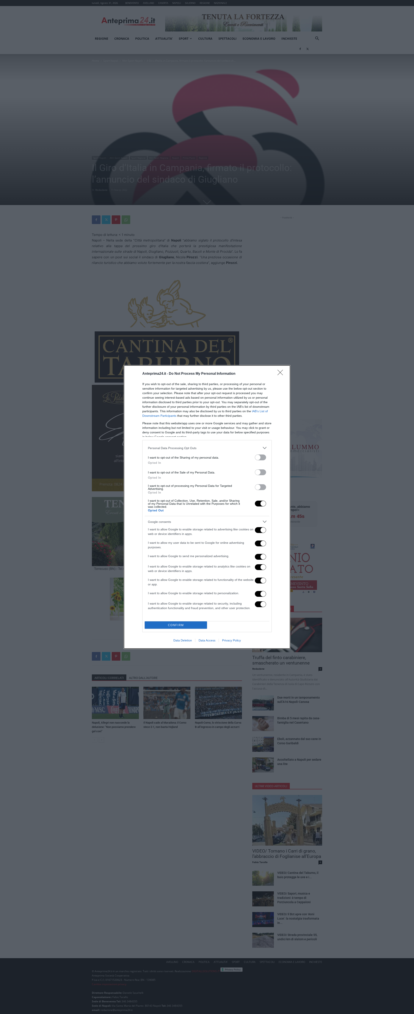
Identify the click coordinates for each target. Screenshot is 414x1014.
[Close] (282, 374)
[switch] (260, 457)
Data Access (207, 640)
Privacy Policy (231, 640)
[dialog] (207, 507)
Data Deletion (182, 640)
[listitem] (207, 448)
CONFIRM (176, 625)
